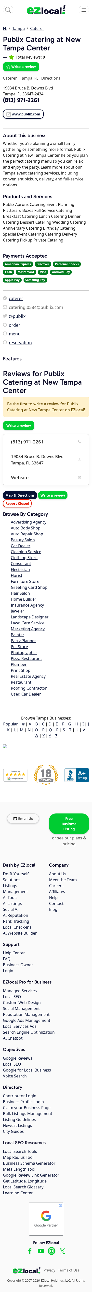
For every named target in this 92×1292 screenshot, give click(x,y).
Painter (17, 634)
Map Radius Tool (18, 1157)
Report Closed (17, 503)
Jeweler (17, 611)
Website (20, 477)
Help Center (14, 953)
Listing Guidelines (19, 1119)
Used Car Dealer (26, 694)
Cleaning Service (26, 551)
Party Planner (23, 640)
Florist (16, 575)
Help (53, 897)
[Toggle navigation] (84, 10)
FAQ (7, 959)
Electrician (20, 569)
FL (5, 28)
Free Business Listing (69, 823)
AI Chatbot (13, 1038)
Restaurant (21, 682)
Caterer (37, 28)
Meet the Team (63, 879)
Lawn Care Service (27, 623)
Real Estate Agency (28, 676)
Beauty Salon (23, 540)
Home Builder (23, 599)
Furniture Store (25, 581)
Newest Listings (17, 1125)
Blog (53, 909)
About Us (57, 873)
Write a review (23, 66)
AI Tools (10, 897)
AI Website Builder (20, 933)
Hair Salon (20, 593)
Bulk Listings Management (27, 1113)
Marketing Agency (28, 629)
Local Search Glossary (23, 1187)
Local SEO (12, 996)
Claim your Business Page (27, 1107)
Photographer (24, 652)
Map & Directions (20, 495)
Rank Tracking (16, 921)
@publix (17, 316)
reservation (20, 343)
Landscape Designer (30, 617)
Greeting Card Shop (29, 587)
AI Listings (12, 903)
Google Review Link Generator (31, 1175)
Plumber (19, 664)
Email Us (25, 818)
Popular (10, 724)
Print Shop (20, 670)
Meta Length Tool (19, 1169)
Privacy (49, 1270)
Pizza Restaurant (26, 658)
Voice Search (15, 1076)
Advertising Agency (28, 522)
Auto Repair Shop (27, 534)
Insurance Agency (27, 605)
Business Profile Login (23, 1101)
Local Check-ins (17, 927)
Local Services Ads (20, 1026)
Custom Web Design (22, 1002)
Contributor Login (19, 1095)
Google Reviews (17, 1058)
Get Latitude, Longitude (25, 1181)
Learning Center (18, 1193)
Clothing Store (24, 557)
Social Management (21, 1008)
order (14, 325)
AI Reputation (15, 915)
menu (15, 334)
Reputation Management (26, 1014)
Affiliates (57, 891)
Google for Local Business (27, 1070)
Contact (56, 903)
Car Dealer (20, 545)
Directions (50, 78)
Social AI (10, 909)
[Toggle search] (8, 10)
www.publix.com (26, 114)
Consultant (21, 563)
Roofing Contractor (29, 688)
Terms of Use (68, 1270)
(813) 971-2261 (27, 441)
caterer (16, 298)
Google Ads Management (26, 1020)
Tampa (18, 28)
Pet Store (19, 646)
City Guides (13, 1131)
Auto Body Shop (25, 528)
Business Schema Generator (29, 1163)
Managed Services (20, 990)
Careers (56, 885)
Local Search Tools (20, 1151)
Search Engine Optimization (29, 1032)
